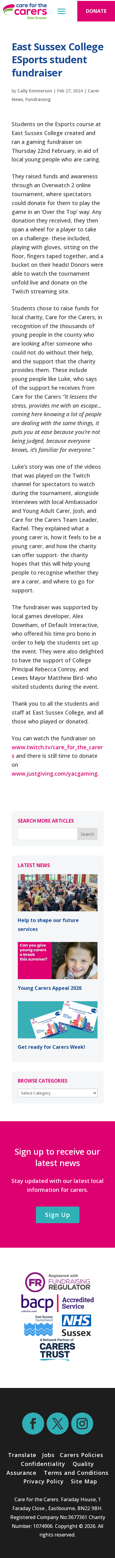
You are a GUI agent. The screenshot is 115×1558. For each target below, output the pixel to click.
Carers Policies (81, 1455)
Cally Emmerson (34, 91)
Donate (96, 11)
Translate (22, 1455)
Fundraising (38, 99)
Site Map (84, 1481)
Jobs (48, 1455)
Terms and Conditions (76, 1472)
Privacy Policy (42, 1481)
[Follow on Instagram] (82, 1424)
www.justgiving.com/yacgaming (55, 773)
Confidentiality (43, 1463)
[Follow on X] (58, 1424)
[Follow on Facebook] (33, 1424)
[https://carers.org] (57, 1358)
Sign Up (57, 1215)
